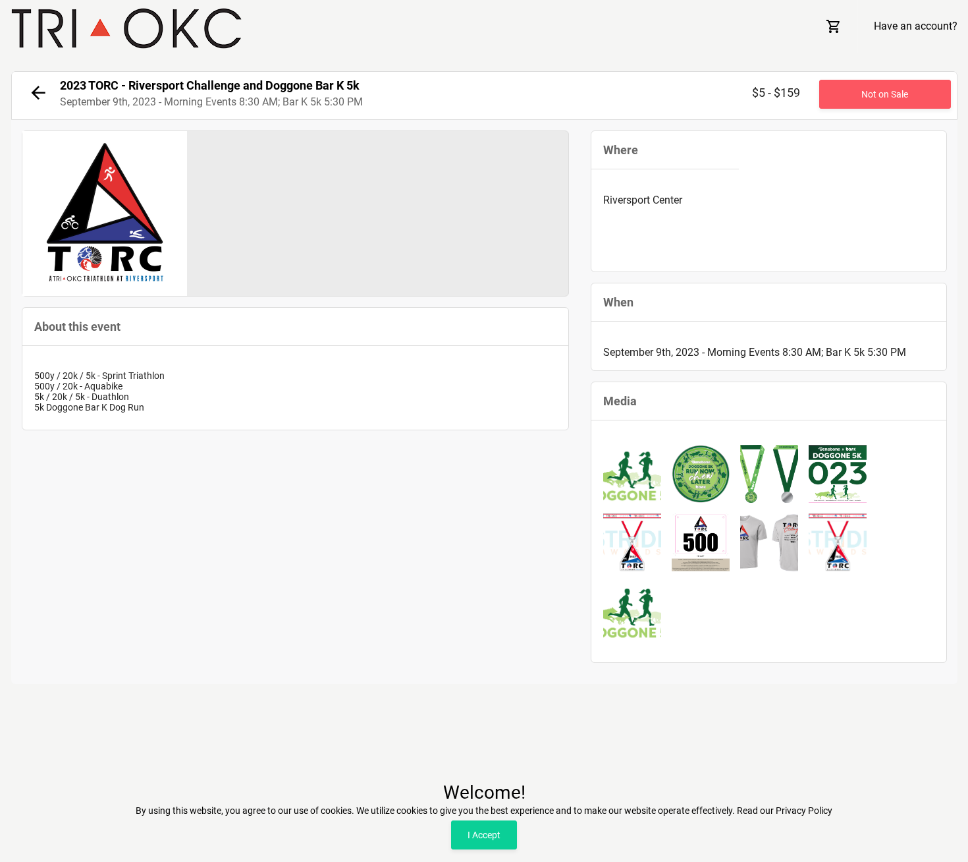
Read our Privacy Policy (784, 810)
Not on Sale (884, 94)
